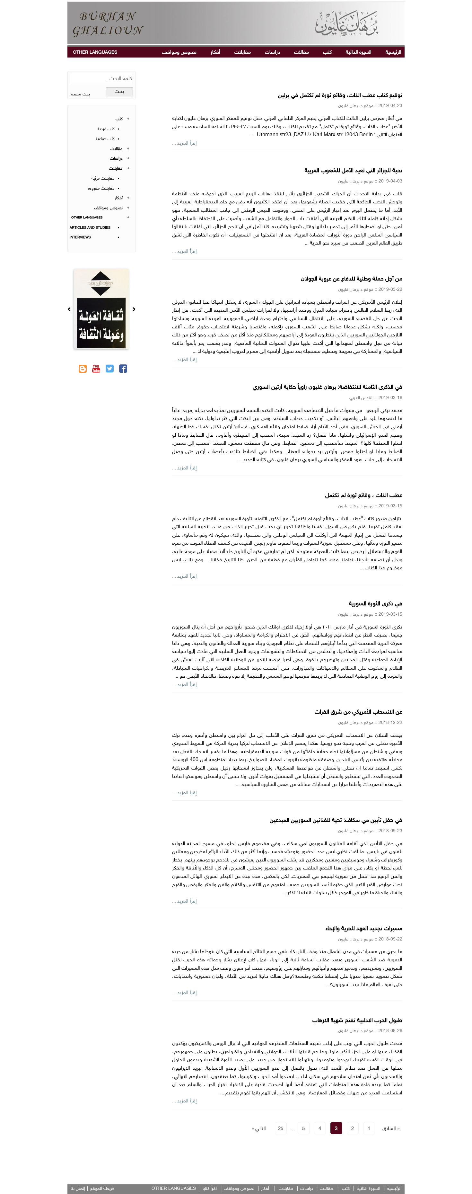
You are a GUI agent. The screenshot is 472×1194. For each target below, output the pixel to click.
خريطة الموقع (102, 1188)
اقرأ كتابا (210, 1188)
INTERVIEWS (80, 238)
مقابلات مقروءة (101, 188)
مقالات (301, 52)
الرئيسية (393, 52)
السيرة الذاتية (358, 52)
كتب (327, 52)
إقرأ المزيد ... (184, 143)
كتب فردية (106, 129)
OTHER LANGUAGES (95, 52)
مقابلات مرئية (103, 178)
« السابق (390, 1129)
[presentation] (134, 310)
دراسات (272, 52)
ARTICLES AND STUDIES (90, 228)
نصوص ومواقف (179, 52)
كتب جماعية (105, 139)
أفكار (215, 52)
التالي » (259, 1129)
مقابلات (242, 52)
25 (280, 1129)
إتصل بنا (78, 1188)
